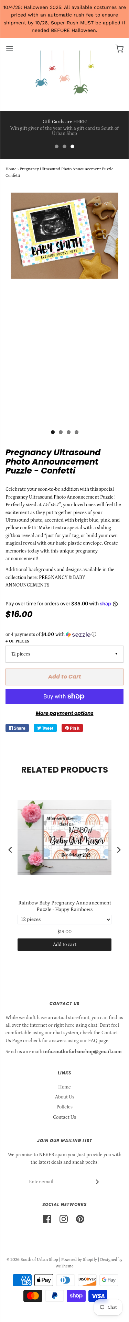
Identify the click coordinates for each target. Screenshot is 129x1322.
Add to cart (64, 944)
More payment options (65, 713)
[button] (64, 634)
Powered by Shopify (79, 1259)
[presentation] (10, 850)
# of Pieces (17, 641)
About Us (64, 1097)
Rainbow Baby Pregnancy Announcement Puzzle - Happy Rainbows (64, 906)
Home (11, 169)
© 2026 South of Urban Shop (32, 1259)
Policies (64, 1107)
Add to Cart (64, 677)
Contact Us (64, 1117)
